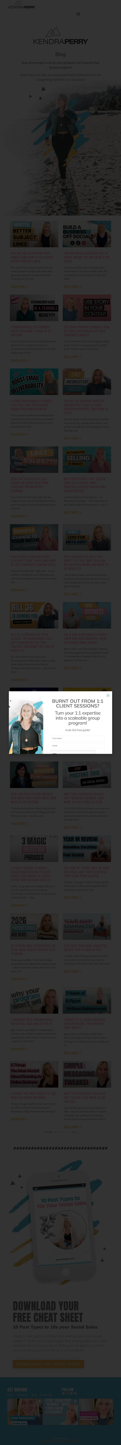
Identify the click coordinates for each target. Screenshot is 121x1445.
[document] (60, 722)
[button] (108, 695)
